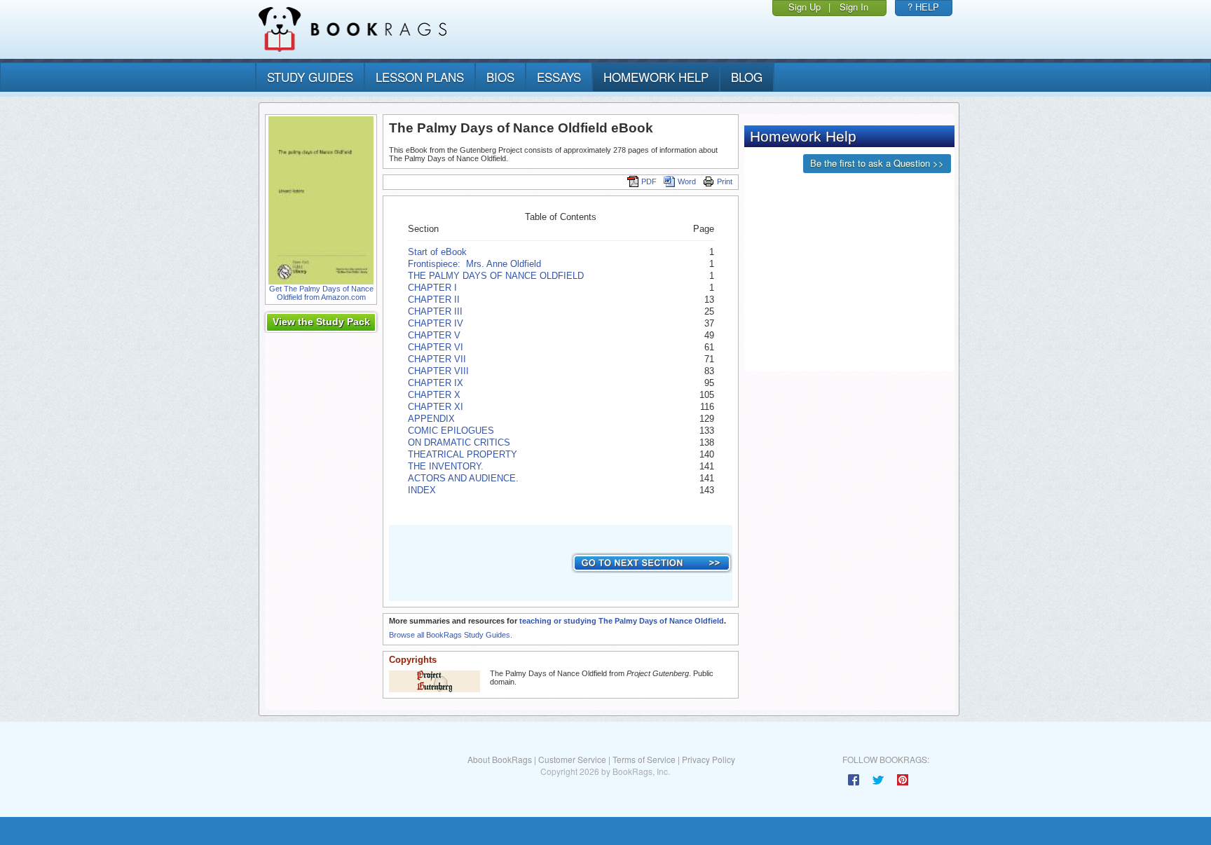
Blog (746, 76)
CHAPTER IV (435, 323)
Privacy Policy (708, 759)
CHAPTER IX (435, 383)
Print (724, 181)
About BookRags (499, 759)
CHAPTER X (434, 395)
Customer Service (572, 759)
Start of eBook (437, 252)
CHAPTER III (435, 311)
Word (687, 181)
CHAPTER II (434, 299)
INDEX (422, 490)
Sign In (854, 6)
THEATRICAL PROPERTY (462, 454)
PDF (649, 181)
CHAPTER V (434, 335)
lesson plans (420, 76)
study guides (310, 76)
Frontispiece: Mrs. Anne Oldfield (474, 264)
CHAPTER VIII (438, 371)
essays (559, 76)
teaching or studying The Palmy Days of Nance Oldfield (621, 621)
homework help (656, 76)
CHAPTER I (432, 287)
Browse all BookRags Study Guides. (450, 635)
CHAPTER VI (435, 347)
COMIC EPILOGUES (451, 430)
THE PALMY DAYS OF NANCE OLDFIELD (496, 275)
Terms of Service (644, 759)
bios (500, 76)
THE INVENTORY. (446, 466)
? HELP (923, 6)
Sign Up (804, 6)
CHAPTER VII (437, 359)
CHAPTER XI (435, 406)
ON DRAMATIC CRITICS (459, 442)
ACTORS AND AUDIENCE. (463, 478)
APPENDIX (431, 418)
